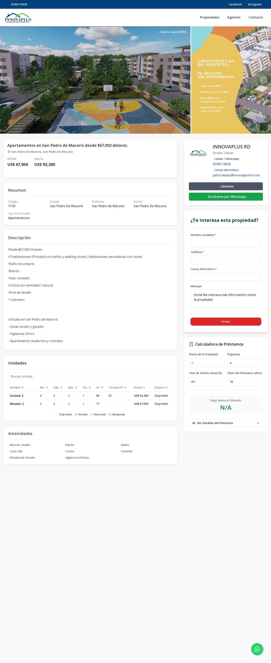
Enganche (233, 354)
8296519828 (19, 4)
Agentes (234, 17)
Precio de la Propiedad (203, 354)
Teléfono (197, 252)
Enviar (226, 321)
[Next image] (264, 80)
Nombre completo (203, 235)
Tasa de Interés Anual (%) (205, 373)
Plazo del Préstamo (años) (244, 373)
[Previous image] (7, 80)
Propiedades (209, 17)
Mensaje (196, 286)
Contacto (256, 17)
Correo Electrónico (203, 269)
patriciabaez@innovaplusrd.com (236, 175)
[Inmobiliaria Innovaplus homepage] (18, 17)
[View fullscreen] (264, 126)
